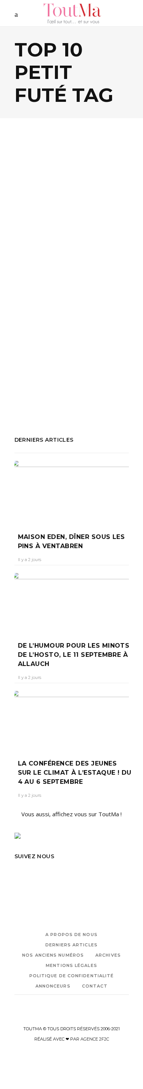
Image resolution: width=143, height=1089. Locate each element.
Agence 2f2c (94, 1039)
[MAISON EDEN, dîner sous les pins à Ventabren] (71, 491)
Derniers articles (71, 944)
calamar (46, 341)
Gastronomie (71, 221)
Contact (95, 986)
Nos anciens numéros (53, 955)
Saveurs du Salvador (71, 382)
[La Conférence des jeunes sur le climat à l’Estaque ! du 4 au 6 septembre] (71, 719)
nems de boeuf (75, 362)
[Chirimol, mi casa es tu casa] (71, 183)
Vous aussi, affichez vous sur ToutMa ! (71, 814)
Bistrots (36, 221)
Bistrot (23, 341)
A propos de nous (71, 934)
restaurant (28, 372)
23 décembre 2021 (75, 266)
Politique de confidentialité (71, 975)
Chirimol (69, 341)
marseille (84, 351)
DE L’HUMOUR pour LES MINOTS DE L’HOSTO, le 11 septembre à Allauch (74, 655)
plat (103, 362)
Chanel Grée (34, 266)
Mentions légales (71, 965)
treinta (52, 393)
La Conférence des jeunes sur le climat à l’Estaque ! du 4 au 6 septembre (75, 772)
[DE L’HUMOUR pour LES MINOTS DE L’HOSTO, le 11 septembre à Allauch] (71, 601)
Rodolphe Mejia (65, 372)
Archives (108, 955)
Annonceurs (53, 986)
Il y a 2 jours (29, 559)
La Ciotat (57, 351)
